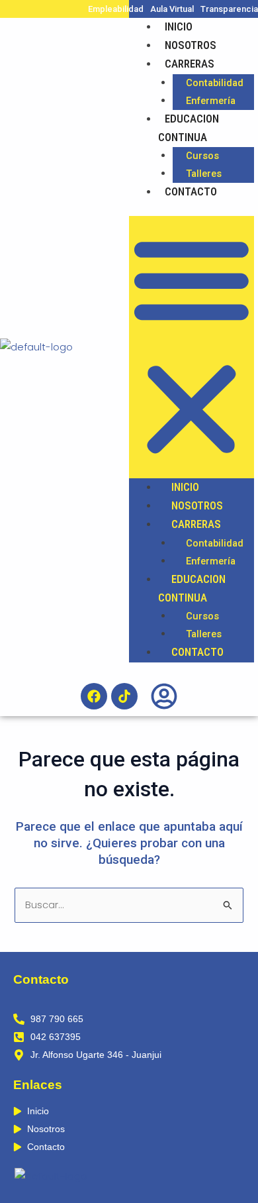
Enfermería (211, 101)
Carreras (189, 63)
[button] (191, 347)
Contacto (191, 191)
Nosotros (190, 45)
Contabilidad (214, 83)
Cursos (202, 156)
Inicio (179, 26)
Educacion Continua (188, 128)
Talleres (204, 174)
